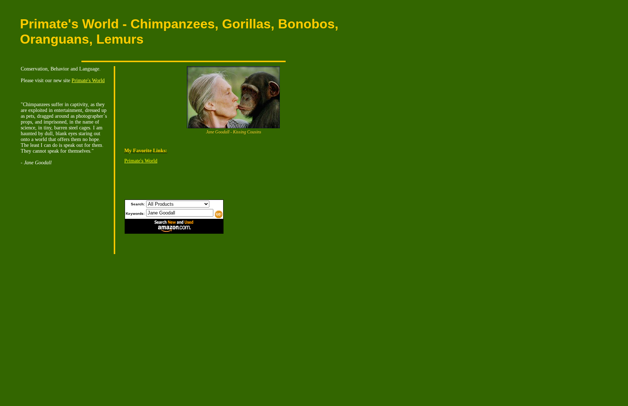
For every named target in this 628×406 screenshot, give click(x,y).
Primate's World (88, 80)
